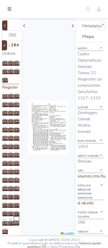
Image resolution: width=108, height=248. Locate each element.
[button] (88, 9)
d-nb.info (86, 203)
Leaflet (69, 233)
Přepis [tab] (88, 37)
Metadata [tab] (91, 26)
